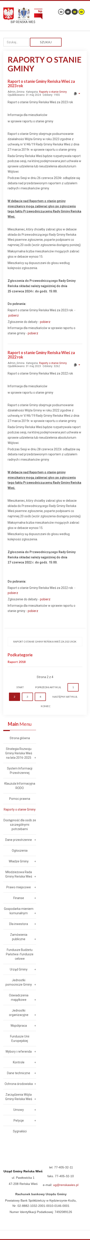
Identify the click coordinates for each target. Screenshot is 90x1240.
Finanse (18, 898)
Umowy (18, 1109)
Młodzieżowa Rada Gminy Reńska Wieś (18, 874)
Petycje (19, 1120)
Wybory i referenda (18, 1051)
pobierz (13, 315)
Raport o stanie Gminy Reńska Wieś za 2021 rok (44, 641)
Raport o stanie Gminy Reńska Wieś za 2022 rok (41, 354)
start (20, 687)
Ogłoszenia (20, 850)
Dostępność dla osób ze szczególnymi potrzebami (19, 824)
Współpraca (18, 1025)
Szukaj (46, 42)
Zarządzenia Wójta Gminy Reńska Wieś (18, 1097)
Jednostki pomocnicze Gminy (18, 982)
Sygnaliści (20, 1131)
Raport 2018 (17, 662)
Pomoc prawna (19, 798)
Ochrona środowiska (19, 1084)
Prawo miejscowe (18, 887)
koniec (45, 706)
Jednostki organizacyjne (18, 1013)
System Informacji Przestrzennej (19, 771)
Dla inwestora (18, 924)
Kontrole (18, 1062)
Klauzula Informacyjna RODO (19, 786)
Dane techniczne (18, 1073)
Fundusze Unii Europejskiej (19, 1039)
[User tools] (76, 93)
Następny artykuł (64, 696)
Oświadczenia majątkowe (18, 997)
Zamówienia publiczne (18, 937)
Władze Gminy (19, 861)
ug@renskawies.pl (65, 1185)
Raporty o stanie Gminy (53, 91)
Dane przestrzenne (18, 840)
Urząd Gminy (19, 969)
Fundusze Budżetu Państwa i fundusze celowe (19, 954)
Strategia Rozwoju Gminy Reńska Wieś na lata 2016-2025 (18, 753)
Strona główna (20, 738)
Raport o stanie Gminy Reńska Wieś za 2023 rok (41, 83)
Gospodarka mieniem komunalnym (18, 911)
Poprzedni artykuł (48, 687)
